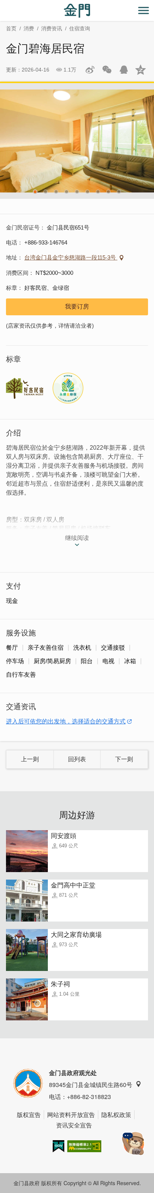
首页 (11, 28)
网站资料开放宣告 (71, 1114)
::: (2, 4)
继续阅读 (77, 538)
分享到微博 (90, 69)
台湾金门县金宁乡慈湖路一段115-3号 (70, 257)
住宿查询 (79, 28)
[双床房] (77, 141)
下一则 (124, 759)
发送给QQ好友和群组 (123, 69)
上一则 (30, 759)
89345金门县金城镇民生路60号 (90, 1084)
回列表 (77, 759)
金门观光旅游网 (77, 10)
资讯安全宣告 (74, 1125)
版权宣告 (29, 1114)
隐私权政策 (116, 1114)
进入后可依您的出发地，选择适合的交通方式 (66, 721)
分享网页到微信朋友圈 (106, 69)
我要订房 (77, 306)
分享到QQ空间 (140, 69)
